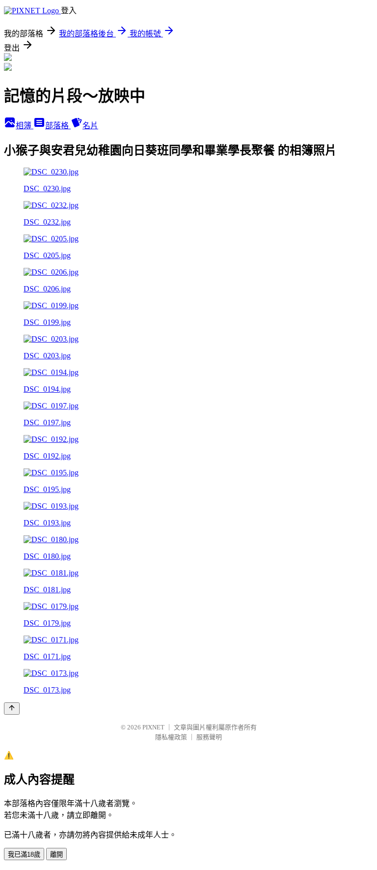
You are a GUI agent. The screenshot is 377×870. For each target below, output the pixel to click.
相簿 (24, 125)
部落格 (58, 125)
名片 (90, 125)
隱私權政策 (171, 737)
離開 (56, 854)
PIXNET (153, 727)
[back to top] (12, 708)
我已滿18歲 (24, 854)
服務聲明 (209, 737)
